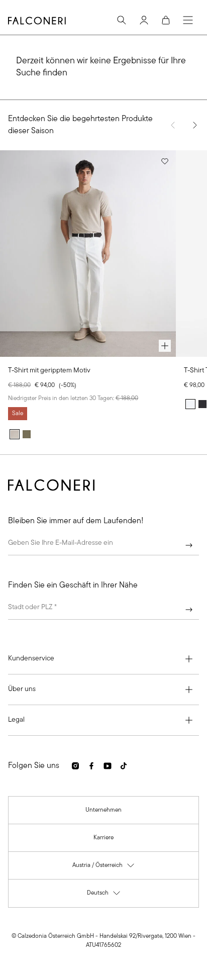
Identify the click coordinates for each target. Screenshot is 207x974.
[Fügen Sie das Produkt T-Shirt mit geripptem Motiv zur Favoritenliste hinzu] (165, 161)
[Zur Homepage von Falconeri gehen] (37, 21)
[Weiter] (189, 545)
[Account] (144, 20)
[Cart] (166, 20)
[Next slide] (195, 125)
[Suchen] (122, 20)
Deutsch (104, 895)
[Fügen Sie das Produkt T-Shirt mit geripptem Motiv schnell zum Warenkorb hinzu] (165, 346)
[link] (103, 810)
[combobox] (103, 610)
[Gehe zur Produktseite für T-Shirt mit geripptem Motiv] (88, 253)
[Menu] (188, 20)
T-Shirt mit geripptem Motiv (49, 370)
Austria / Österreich (103, 867)
